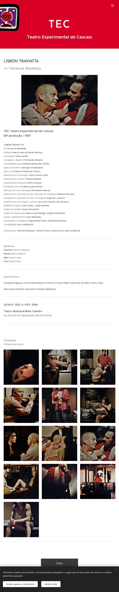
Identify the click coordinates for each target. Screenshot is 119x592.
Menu (112, 5)
